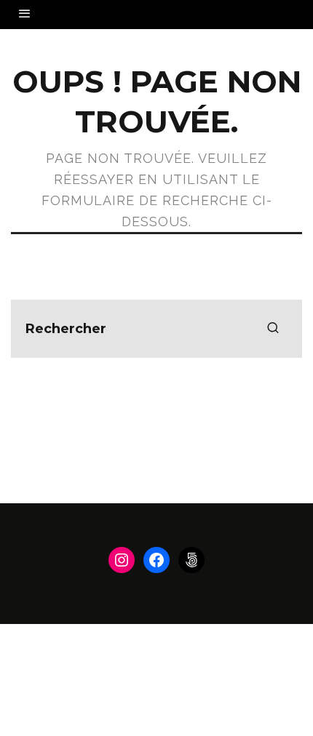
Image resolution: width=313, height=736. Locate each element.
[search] (273, 329)
